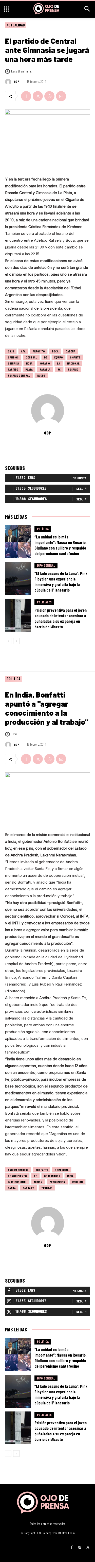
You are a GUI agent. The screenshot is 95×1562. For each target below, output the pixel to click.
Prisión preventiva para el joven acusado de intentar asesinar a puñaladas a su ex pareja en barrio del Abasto (60, 618)
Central (31, 357)
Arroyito (39, 351)
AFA (23, 351)
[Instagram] (80, 1545)
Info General (46, 565)
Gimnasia (13, 363)
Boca (55, 351)
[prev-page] (8, 641)
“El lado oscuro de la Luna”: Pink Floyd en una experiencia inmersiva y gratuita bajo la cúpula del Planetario (60, 581)
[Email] (61, 96)
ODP (16, 81)
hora (29, 363)
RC (59, 369)
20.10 (11, 351)
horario (45, 363)
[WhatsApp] (49, 96)
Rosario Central (19, 375)
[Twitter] (38, 96)
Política (43, 529)
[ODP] (9, 82)
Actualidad (16, 25)
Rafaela (45, 369)
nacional (73, 363)
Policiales (44, 602)
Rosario (73, 369)
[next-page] (16, 641)
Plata (29, 369)
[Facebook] (26, 96)
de (45, 357)
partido (13, 369)
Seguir (81, 488)
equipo (58, 357)
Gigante (75, 357)
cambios (13, 357)
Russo (41, 375)
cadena (70, 351)
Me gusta (79, 478)
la (58, 363)
